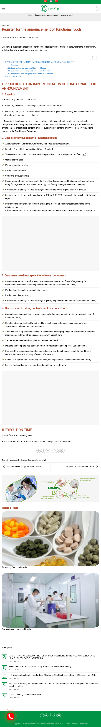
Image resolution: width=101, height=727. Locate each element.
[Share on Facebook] (43, 451)
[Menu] (3, 8)
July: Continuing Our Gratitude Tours (25, 694)
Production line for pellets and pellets (23, 466)
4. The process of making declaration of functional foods (31, 74)
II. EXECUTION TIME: (13, 77)
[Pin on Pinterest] (57, 451)
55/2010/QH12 (30, 99)
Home (30, 15)
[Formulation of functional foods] (50, 600)
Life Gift (24, 37)
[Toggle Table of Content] (93, 58)
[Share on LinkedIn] (62, 451)
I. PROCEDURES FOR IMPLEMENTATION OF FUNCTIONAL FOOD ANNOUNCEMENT (40, 62)
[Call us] (55, 715)
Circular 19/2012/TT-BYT (15, 111)
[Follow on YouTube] (59, 715)
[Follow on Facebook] (42, 715)
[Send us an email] (50, 715)
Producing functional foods (14, 567)
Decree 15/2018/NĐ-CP (15, 105)
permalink (42, 460)
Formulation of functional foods (80, 466)
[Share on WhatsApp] (38, 451)
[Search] (97, 8)
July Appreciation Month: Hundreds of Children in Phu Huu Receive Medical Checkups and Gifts (52, 675)
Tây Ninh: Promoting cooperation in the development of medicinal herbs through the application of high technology (53, 684)
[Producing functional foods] (50, 538)
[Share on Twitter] (48, 451)
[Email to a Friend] (53, 451)
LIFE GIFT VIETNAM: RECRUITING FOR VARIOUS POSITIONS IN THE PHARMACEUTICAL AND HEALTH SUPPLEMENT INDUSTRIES (52, 656)
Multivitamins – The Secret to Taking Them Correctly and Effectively (40, 666)
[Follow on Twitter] (46, 715)
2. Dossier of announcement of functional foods (27, 68)
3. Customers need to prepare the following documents (30, 71)
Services (5, 26)
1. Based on (13, 65)
